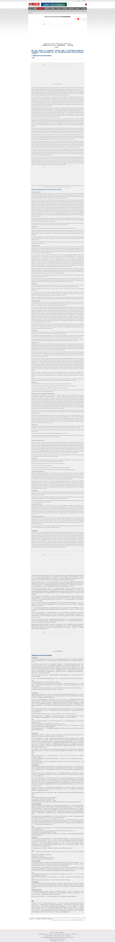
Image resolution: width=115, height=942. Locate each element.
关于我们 (84, 8)
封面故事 (35, 8)
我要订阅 (84, 0)
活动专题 (77, 8)
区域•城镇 (65, 8)
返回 (84, 18)
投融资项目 (71, 8)
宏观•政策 (41, 8)
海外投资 (53, 8)
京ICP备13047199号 (60, 940)
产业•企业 (59, 8)
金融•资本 (47, 8)
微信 (79, 0)
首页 (30, 8)
